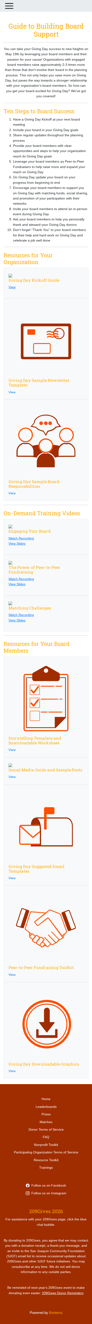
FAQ (46, 1137)
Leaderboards (46, 1107)
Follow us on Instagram (48, 1193)
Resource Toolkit (46, 1160)
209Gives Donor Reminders (63, 1293)
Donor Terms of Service (46, 1129)
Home (46, 1099)
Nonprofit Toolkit (46, 1145)
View (12, 287)
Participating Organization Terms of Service (46, 1152)
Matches (46, 1122)
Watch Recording (21, 538)
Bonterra (55, 1313)
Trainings (46, 1167)
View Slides (16, 543)
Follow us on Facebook (48, 1185)
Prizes (46, 1114)
